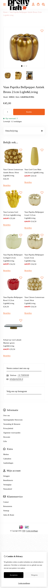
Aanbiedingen (8, 463)
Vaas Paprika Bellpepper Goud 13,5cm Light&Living (34, 215)
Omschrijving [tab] (11, 131)
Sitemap (6, 511)
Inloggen (6, 476)
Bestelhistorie (8, 480)
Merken (6, 454)
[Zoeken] (43, 4)
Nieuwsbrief (7, 489)
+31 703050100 (23, 375)
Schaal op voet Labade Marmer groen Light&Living (12, 343)
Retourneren (7, 506)
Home (5, 12)
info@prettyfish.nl (16, 379)
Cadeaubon (7, 459)
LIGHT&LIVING (27, 97)
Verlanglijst (7, 485)
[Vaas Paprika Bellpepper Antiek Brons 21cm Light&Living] (24, 68)
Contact (6, 502)
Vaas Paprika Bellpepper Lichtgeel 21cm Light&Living (13, 258)
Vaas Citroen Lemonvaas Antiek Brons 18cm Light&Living (13, 172)
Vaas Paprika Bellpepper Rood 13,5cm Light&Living (13, 300)
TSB (23, 531)
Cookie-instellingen (32, 531)
